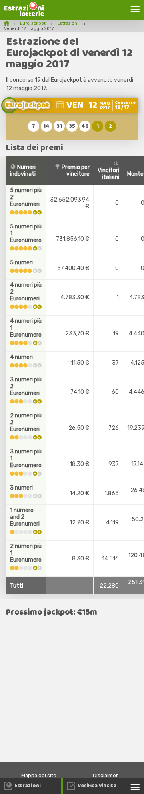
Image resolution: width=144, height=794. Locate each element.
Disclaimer (105, 775)
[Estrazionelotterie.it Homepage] (24, 14)
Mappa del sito (38, 775)
